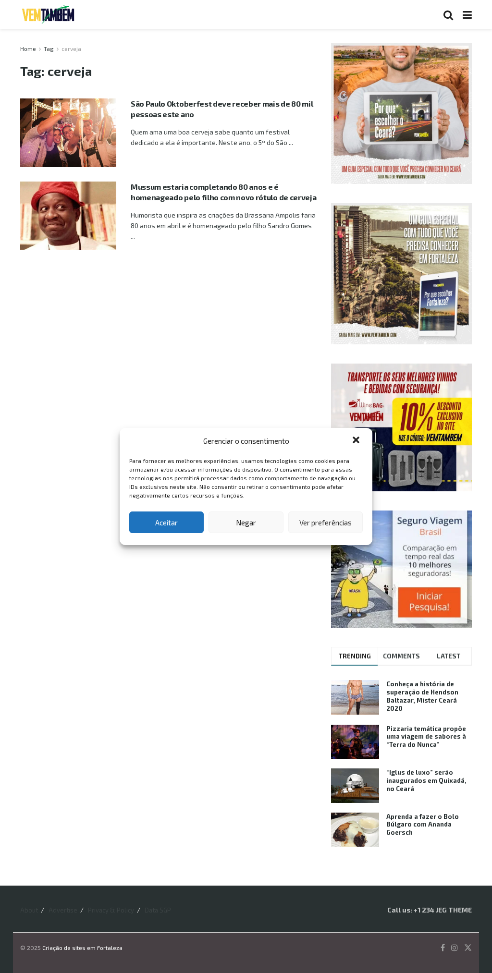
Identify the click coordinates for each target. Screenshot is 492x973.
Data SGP (158, 910)
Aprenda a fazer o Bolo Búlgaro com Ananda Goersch (422, 825)
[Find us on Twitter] (468, 947)
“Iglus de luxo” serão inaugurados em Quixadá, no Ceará (426, 780)
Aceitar (166, 522)
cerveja (71, 48)
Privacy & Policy (111, 910)
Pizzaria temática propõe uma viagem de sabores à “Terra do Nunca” (426, 737)
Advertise (63, 910)
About (29, 910)
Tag (49, 48)
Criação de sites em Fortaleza (82, 947)
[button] (357, 441)
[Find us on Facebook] (443, 947)
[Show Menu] (467, 14)
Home (28, 48)
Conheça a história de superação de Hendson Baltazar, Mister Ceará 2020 (422, 696)
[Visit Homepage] (48, 14)
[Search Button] (448, 14)
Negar (246, 522)
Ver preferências (325, 522)
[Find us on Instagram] (454, 947)
